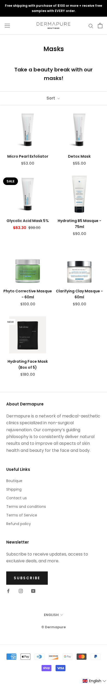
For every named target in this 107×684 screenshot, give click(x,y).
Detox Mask (79, 156)
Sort (51, 98)
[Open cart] (100, 25)
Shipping (14, 489)
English (51, 614)
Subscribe (27, 578)
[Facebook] (8, 591)
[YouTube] (33, 591)
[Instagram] (21, 591)
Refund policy (18, 523)
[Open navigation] (7, 25)
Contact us (16, 498)
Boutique (14, 480)
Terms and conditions (26, 506)
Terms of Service (21, 515)
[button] (94, 681)
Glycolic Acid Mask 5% (27, 220)
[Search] (91, 25)
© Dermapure (53, 627)
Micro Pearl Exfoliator (27, 156)
